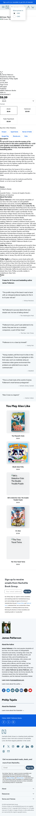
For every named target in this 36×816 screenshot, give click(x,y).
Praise (2, 275)
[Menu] (3, 7)
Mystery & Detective (7, 195)
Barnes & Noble (27, 132)
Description (4, 139)
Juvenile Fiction (5, 193)
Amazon (4, 132)
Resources (5, 794)
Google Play (5, 136)
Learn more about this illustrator (12, 710)
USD (18, 13)
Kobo (26, 136)
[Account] (28, 7)
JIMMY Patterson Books (8, 90)
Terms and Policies (8, 799)
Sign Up (27, 591)
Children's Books (5, 189)
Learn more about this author (11, 684)
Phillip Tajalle (9, 699)
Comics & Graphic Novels (21, 193)
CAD (18, 16)
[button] (18, 72)
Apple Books (14, 132)
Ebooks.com (16, 136)
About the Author (6, 197)
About (4, 788)
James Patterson (7, 74)
